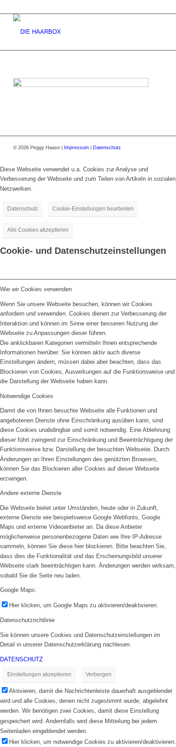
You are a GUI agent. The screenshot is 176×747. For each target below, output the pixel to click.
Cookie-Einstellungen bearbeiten (93, 209)
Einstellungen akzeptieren (39, 674)
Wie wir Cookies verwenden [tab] (36, 289)
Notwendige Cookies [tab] (26, 396)
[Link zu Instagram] (156, 147)
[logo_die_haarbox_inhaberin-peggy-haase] (73, 32)
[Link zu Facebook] (142, 147)
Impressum (76, 147)
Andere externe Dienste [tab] (30, 493)
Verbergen (98, 674)
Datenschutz (107, 147)
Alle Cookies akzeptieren (38, 230)
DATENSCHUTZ (21, 659)
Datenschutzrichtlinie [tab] (27, 620)
